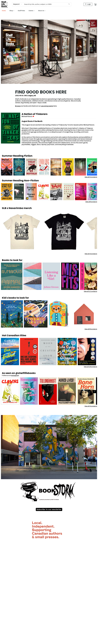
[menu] (49, 11)
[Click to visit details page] (10, 128)
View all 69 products (91, 329)
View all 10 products (91, 254)
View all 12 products (91, 177)
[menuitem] (4, 11)
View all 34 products (91, 406)
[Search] (69, 4)
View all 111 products (90, 291)
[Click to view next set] (3, 167)
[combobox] (17, 4)
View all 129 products (90, 366)
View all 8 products (91, 202)
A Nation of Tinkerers (34, 114)
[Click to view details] (6, 167)
